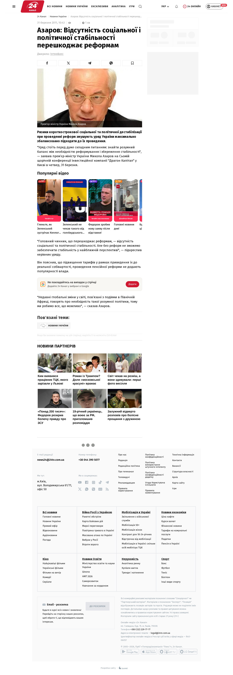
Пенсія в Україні (170, 543)
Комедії (47, 577)
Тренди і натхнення (133, 572)
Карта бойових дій (92, 521)
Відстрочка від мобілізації (136, 539)
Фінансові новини (171, 525)
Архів (175, 477)
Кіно (46, 559)
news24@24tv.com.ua (50, 460)
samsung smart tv (188, 652)
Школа (86, 571)
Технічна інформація (183, 455)
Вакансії (176, 466)
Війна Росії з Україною (97, 512)
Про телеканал (126, 472)
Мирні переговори (92, 525)
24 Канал (42, 17)
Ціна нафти (167, 516)
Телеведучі (124, 477)
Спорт (165, 559)
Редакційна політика (129, 466)
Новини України (77, 6)
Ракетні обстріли (91, 516)
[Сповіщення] (176, 6)
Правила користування (125, 489)
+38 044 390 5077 (89, 460)
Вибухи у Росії (90, 539)
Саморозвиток (90, 581)
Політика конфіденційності (154, 456)
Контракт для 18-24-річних (136, 534)
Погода (47, 539)
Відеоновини (50, 530)
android (130, 652)
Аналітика (119, 6)
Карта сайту (178, 483)
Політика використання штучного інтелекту (155, 465)
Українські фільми (53, 568)
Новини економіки (173, 512)
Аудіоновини (50, 535)
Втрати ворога (90, 544)
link (80, 482)
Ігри (132, 6)
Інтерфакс (56, 54)
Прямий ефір (50, 525)
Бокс (163, 563)
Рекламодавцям (126, 483)
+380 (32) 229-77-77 (140, 629)
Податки (166, 539)
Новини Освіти (91, 559)
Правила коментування (152, 491)
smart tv (168, 652)
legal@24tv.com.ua (160, 633)
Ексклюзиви (99, 6)
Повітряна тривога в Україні (98, 530)
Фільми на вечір (52, 572)
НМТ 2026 (87, 576)
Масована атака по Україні (97, 535)
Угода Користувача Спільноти (155, 484)
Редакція (122, 460)
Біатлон (165, 577)
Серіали (47, 581)
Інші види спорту (170, 581)
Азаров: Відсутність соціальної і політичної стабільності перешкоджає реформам (106, 17)
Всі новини (54, 6)
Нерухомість (130, 559)
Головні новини (52, 516)
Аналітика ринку (131, 563)
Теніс (164, 572)
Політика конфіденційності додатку (154, 475)
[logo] (32, 6)
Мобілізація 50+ (130, 525)
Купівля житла (130, 568)
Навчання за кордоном (95, 585)
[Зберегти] (132, 63)
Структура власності (182, 472)
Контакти (177, 460)
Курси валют (168, 521)
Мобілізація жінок (132, 529)
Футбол (165, 568)
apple (149, 652)
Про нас (122, 455)
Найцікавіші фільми (54, 563)
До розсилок (98, 606)
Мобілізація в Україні (136, 512)
